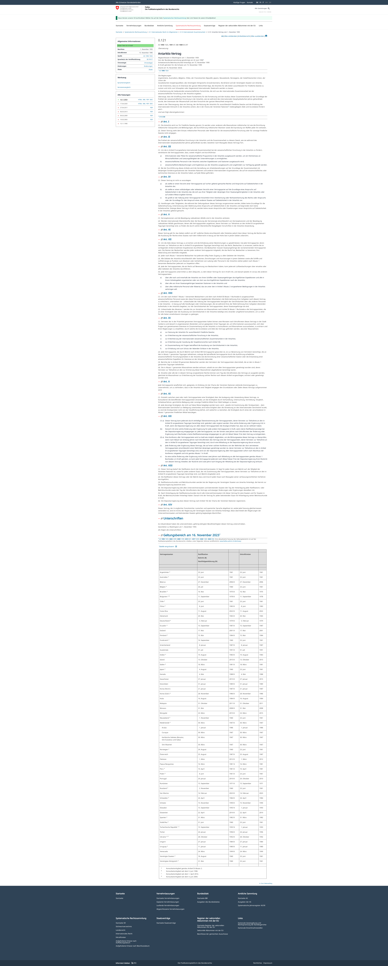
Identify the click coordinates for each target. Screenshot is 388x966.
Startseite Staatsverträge (166, 923)
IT (263, 2)
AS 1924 (163, 71)
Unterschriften (173, 518)
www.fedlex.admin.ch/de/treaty (230, 541)
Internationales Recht (124, 934)
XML (144, 100)
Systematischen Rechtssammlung (174, 18)
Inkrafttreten (121, 937)
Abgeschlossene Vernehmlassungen (170, 909)
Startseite (119, 32)
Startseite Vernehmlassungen (168, 898)
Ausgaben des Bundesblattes (208, 902)
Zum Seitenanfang (265, 883)
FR (260, 2)
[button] (134, 26)
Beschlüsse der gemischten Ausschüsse (212, 934)
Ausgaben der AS (244, 902)
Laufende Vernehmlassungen (168, 905)
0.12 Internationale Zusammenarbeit (192, 32)
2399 (172, 539)
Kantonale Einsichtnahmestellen (250, 928)
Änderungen (148, 66)
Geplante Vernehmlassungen (168, 902)
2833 (195, 539)
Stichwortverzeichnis (124, 926)
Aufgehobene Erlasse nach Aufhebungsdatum (126, 942)
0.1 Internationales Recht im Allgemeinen (163, 32)
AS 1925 (163, 539)
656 (211, 539)
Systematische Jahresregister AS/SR (251, 905)
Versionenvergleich (124, 87)
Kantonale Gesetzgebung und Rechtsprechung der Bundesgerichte (252, 924)
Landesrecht (120, 930)
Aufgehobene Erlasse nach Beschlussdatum (133, 946)
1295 (180, 539)
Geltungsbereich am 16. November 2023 (191, 535)
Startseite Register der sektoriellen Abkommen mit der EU (210, 926)
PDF (147, 100)
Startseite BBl (202, 898)
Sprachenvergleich (124, 83)
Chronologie (148, 63)
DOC (151, 100)
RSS (133, 963)
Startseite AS (243, 898)
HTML (140, 100)
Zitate (151, 69)
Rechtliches (257, 963)
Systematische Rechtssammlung (136, 32)
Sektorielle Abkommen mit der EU (210, 930)
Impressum (267, 963)
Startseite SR (121, 923)
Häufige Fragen (239, 2)
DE (257, 2)
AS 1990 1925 (148, 56)
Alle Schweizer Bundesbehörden (128, 2)
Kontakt (250, 2)
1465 (203, 539)
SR (162, 117)
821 (188, 539)
